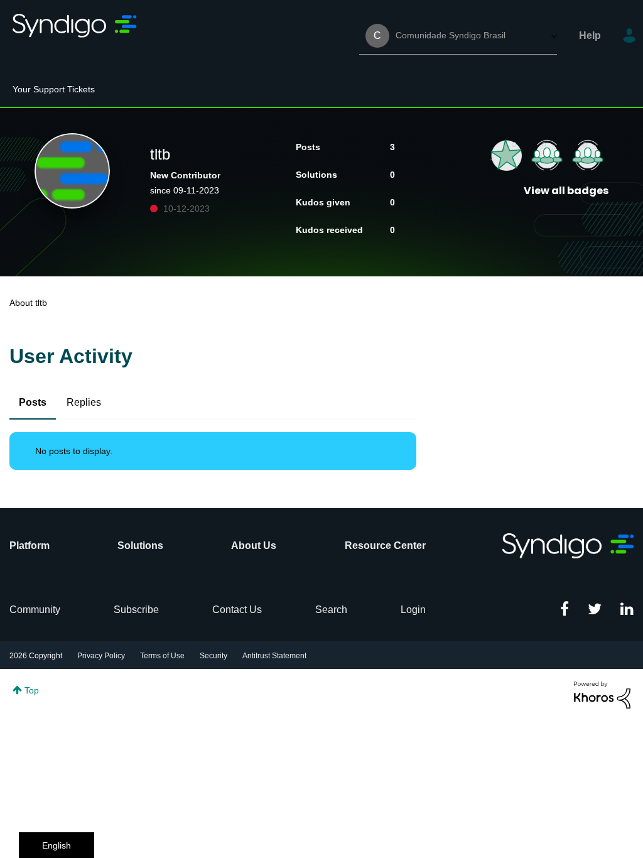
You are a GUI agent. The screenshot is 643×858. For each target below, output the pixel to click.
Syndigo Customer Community (75, 36)
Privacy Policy (101, 655)
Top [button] (31, 690)
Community (34, 609)
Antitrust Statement (274, 655)
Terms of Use (162, 655)
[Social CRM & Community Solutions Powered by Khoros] (602, 694)
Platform (29, 545)
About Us (253, 545)
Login (413, 609)
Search (331, 609)
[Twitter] (595, 610)
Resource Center (385, 545)
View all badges (566, 190)
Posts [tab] (32, 402)
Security (213, 655)
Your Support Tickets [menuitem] (54, 89)
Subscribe (136, 609)
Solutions (140, 545)
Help (590, 35)
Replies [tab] (84, 402)
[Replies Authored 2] (506, 155)
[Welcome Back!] (547, 155)
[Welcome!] (587, 155)
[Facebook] (564, 610)
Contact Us (237, 609)
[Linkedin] (627, 610)
